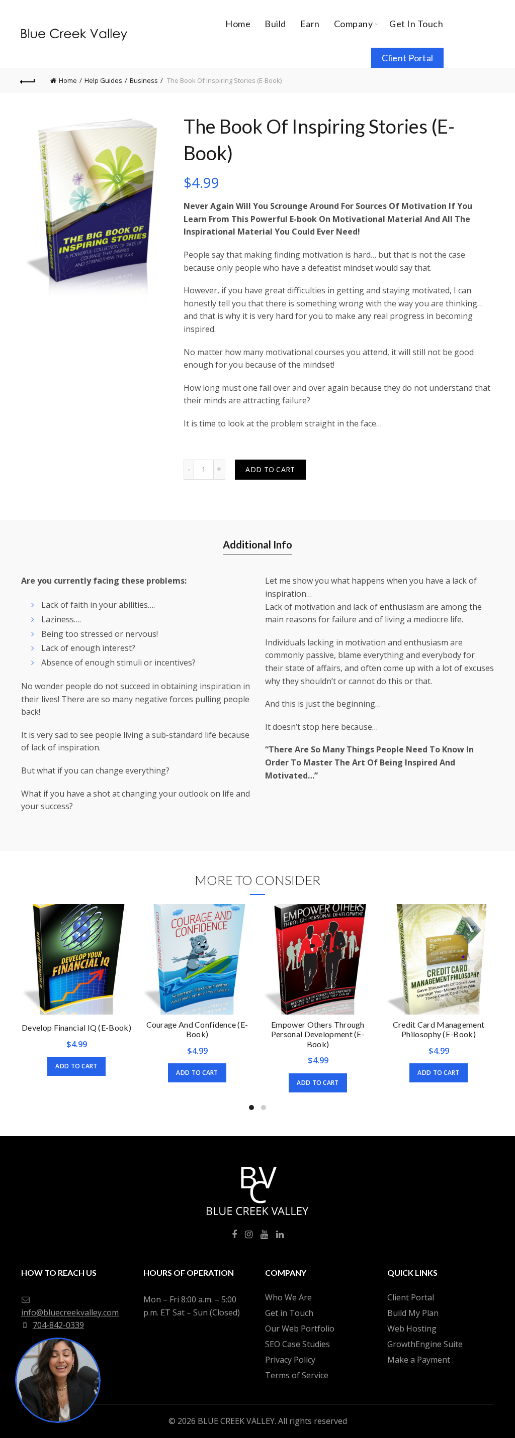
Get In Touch (416, 23)
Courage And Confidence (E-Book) (197, 1029)
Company (353, 23)
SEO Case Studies (297, 1344)
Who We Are (288, 1297)
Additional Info (257, 544)
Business (144, 80)
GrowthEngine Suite (425, 1344)
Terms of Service (296, 1375)
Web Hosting (412, 1328)
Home (237, 23)
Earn (310, 23)
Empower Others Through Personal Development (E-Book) (318, 1034)
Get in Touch (289, 1312)
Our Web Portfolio (299, 1328)
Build (275, 23)
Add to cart (270, 469)
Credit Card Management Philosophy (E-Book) (439, 1029)
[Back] (28, 80)
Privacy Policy (290, 1359)
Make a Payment (418, 1359)
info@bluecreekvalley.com (70, 1312)
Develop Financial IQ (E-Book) (76, 1027)
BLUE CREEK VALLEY (236, 1420)
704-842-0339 (58, 1325)
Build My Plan (413, 1312)
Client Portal (407, 57)
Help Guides (103, 80)
